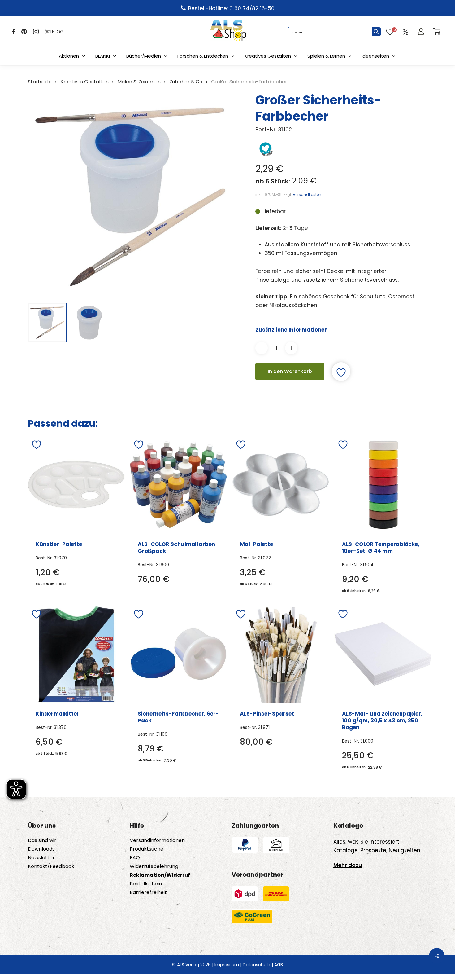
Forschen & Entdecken (202, 56)
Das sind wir (42, 840)
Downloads (41, 849)
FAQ (135, 858)
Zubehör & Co (185, 81)
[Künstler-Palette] (76, 484)
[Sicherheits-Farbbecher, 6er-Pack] (178, 654)
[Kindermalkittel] (76, 654)
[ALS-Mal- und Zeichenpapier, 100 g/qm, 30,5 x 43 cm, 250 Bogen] (382, 654)
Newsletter (41, 858)
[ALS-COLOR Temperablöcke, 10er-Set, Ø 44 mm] (382, 484)
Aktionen (69, 56)
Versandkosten (307, 194)
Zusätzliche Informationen (291, 329)
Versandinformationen (157, 840)
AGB (278, 965)
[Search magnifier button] (376, 31)
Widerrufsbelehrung (154, 866)
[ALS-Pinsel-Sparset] (280, 654)
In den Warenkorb (290, 371)
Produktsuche (146, 849)
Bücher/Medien (143, 56)
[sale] (405, 31)
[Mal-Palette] (280, 484)
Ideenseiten (375, 56)
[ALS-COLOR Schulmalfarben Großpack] (178, 484)
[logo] (228, 32)
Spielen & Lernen (326, 56)
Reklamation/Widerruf (160, 875)
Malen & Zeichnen (139, 81)
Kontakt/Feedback (51, 866)
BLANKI (102, 56)
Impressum (226, 965)
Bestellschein (146, 884)
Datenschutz (257, 965)
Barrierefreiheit (148, 892)
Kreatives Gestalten (268, 56)
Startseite (40, 81)
